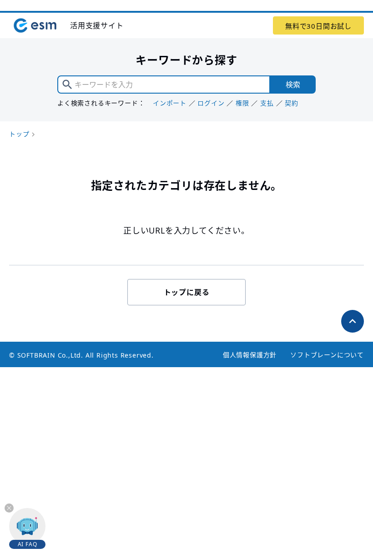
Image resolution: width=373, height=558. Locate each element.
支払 (267, 103)
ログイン (210, 103)
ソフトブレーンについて (327, 354)
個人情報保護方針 (250, 354)
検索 (293, 85)
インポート (169, 103)
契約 (291, 103)
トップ (19, 134)
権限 (242, 103)
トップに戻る (187, 292)
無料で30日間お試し (318, 25)
